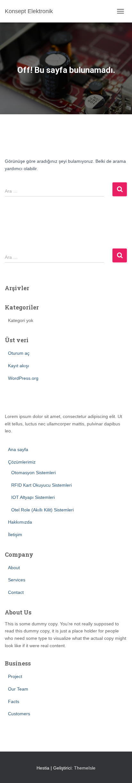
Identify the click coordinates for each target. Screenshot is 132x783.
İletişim (15, 534)
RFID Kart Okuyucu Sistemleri (41, 485)
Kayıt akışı (18, 365)
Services (16, 579)
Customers (19, 713)
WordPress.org (23, 378)
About (14, 567)
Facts (13, 701)
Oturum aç (18, 353)
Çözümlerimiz (22, 462)
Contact (16, 592)
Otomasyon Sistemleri (33, 472)
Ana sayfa (18, 449)
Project (15, 676)
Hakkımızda (20, 522)
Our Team (18, 689)
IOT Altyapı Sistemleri (33, 497)
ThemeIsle (84, 767)
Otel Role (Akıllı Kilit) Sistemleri (42, 509)
